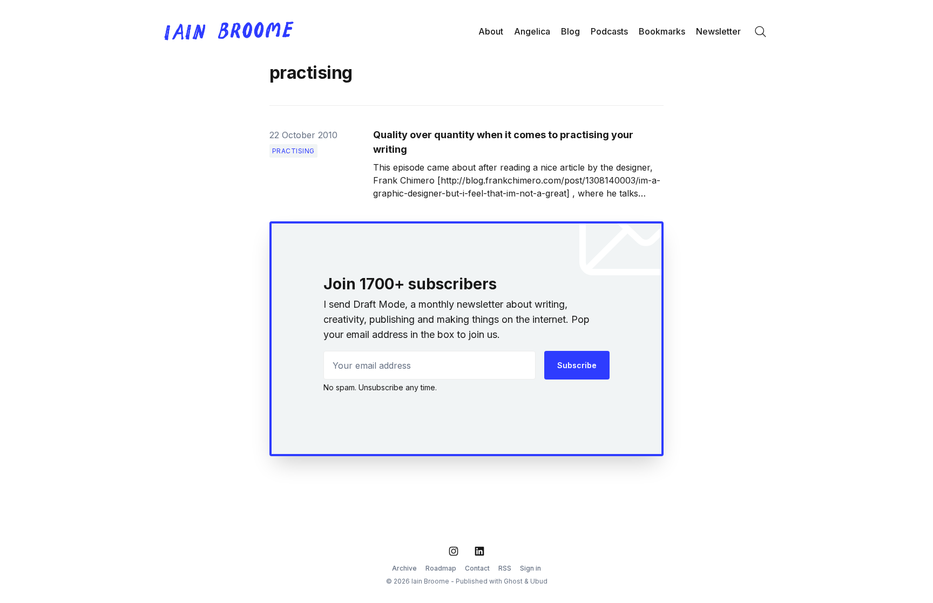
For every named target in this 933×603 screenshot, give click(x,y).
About (490, 31)
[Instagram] (453, 551)
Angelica (532, 31)
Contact (477, 568)
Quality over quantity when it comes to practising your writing (503, 142)
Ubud (538, 581)
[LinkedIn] (479, 551)
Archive (404, 568)
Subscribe (577, 365)
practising (293, 151)
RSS (504, 568)
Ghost (513, 581)
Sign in (530, 568)
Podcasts (609, 31)
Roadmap (440, 568)
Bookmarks (662, 31)
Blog (570, 31)
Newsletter (718, 31)
